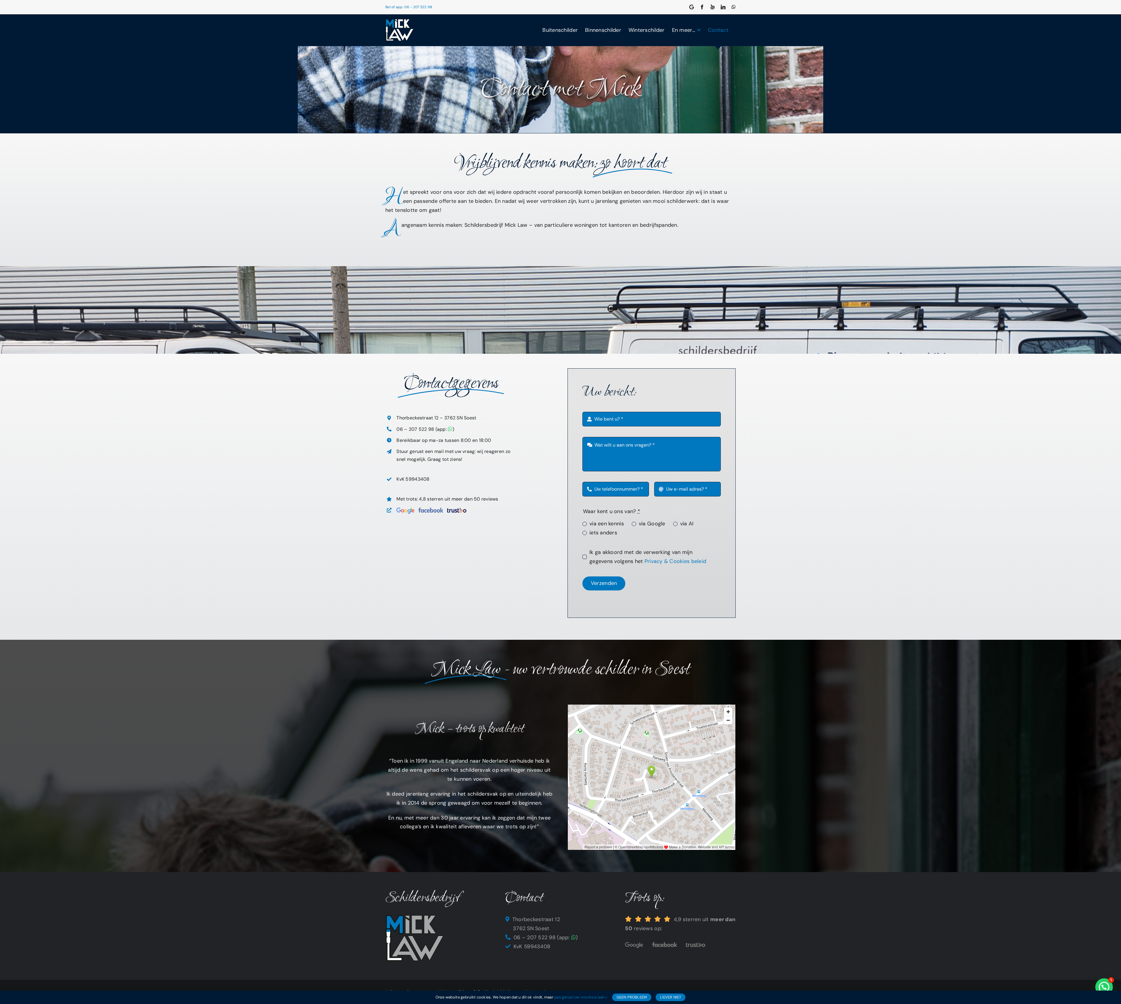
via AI (687, 523)
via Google (652, 523)
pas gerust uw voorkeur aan (579, 997)
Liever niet (670, 997)
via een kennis (606, 523)
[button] (1104, 987)
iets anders (603, 532)
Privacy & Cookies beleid (675, 561)
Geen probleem (632, 997)
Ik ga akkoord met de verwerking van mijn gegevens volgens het (647, 557)
